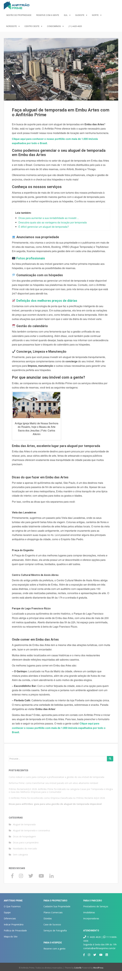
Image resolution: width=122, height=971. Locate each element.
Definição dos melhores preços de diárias (46, 301)
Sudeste (79, 15)
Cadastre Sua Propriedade (57, 906)
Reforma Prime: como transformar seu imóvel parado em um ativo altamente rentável (53, 783)
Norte (95, 15)
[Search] (110, 758)
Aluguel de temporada (24, 824)
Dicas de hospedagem (24, 836)
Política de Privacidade (15, 930)
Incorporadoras (91, 918)
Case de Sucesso (52, 924)
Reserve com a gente (47, 15)
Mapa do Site (10, 936)
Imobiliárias (89, 912)
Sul (66, 15)
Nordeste (11, 26)
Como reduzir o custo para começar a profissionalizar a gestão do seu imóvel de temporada (56, 777)
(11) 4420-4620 (75, 26)
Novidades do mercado (25, 848)
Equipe (7, 912)
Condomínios (54, 26)
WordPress (98, 967)
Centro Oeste (31, 26)
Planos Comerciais (53, 912)
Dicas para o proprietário (26, 842)
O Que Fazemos (12, 906)
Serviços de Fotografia (55, 930)
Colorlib (77, 967)
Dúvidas (48, 918)
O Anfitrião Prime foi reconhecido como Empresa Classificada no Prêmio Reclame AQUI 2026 (57, 797)
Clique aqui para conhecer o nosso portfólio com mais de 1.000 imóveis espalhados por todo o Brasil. (58, 728)
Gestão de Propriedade (18, 15)
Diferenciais (10, 918)
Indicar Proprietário (14, 924)
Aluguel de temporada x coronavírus (31, 830)
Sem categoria (20, 854)
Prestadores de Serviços (95, 906)
